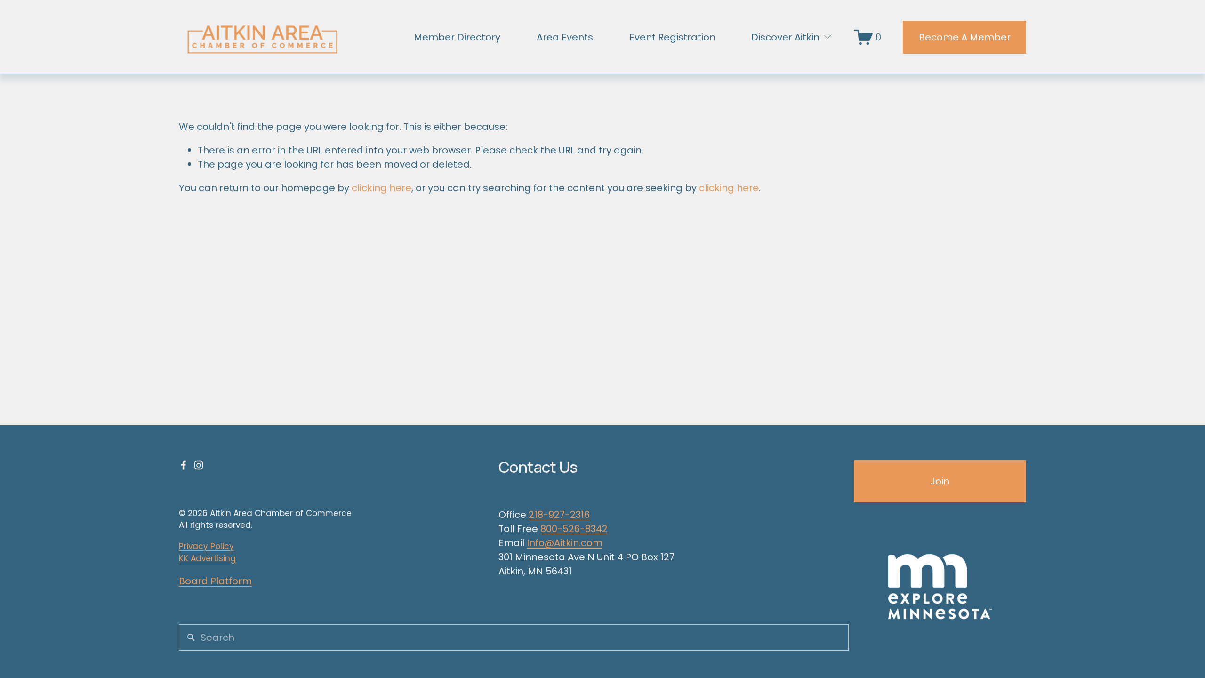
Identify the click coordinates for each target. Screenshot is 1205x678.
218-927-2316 (559, 514)
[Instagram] (198, 465)
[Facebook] (183, 465)
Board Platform (215, 581)
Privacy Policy (206, 546)
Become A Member (965, 37)
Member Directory (457, 37)
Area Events (565, 37)
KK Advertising (207, 558)
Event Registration (672, 37)
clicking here (381, 187)
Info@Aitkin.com (564, 542)
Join (939, 481)
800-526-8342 (574, 528)
